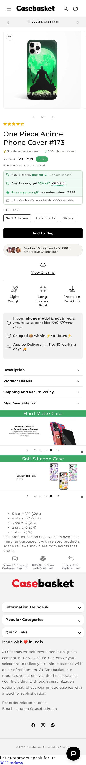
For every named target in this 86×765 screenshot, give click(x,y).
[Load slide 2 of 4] (40, 450)
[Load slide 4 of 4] (51, 450)
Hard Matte (47, 219)
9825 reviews (11, 763)
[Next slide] (58, 450)
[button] (9, 8)
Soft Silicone (18, 219)
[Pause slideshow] (81, 450)
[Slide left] (33, 117)
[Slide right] (53, 117)
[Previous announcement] (8, 22)
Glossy (69, 219)
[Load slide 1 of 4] (35, 450)
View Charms (43, 272)
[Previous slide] (27, 450)
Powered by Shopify (56, 747)
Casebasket (34, 747)
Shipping (9, 165)
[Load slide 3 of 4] (45, 450)
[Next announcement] (78, 22)
